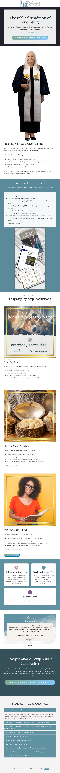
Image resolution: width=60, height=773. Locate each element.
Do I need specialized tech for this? (17, 744)
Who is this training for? (14, 710)
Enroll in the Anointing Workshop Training (30, 682)
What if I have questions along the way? (19, 740)
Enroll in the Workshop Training (30, 38)
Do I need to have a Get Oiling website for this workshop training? (27, 722)
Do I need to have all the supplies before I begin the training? (26, 748)
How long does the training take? (17, 736)
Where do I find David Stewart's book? (18, 756)
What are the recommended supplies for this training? (24, 752)
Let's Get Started (11, 555)
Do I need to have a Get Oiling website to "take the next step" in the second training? (27, 727)
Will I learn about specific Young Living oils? (20, 732)
